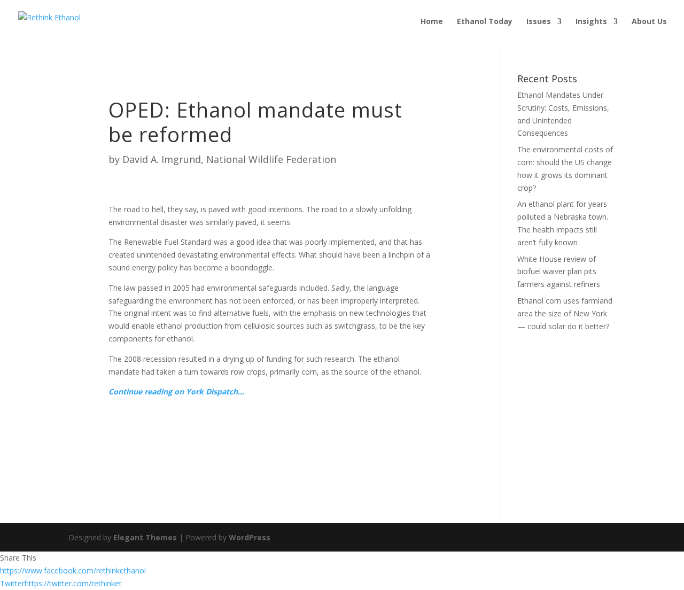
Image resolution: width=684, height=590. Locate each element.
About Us (649, 22)
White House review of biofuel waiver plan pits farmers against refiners (558, 272)
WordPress (249, 537)
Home (432, 22)
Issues (538, 22)
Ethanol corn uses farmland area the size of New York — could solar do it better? (564, 313)
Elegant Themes (145, 537)
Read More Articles (167, 427)
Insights (591, 22)
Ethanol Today (484, 22)
